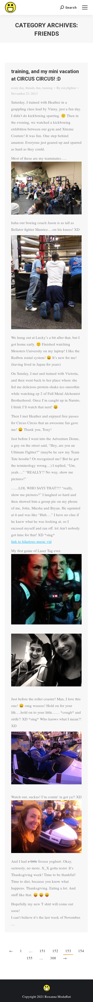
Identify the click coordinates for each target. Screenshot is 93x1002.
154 (81, 950)
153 (68, 950)
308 (53, 957)
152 (55, 950)
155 (29, 957)
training (47, 88)
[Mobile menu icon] (85, 7)
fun (38, 88)
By (66, 88)
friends (30, 88)
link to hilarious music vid (31, 541)
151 (42, 950)
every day (17, 88)
